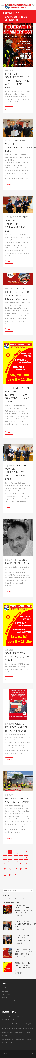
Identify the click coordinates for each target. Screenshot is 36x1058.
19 (26, 869)
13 (21, 863)
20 (5, 875)
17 (16, 869)
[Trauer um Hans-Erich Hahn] (18, 537)
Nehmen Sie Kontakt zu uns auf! (13, 899)
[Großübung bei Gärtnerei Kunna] (18, 781)
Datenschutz (6, 994)
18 (21, 869)
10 (5, 863)
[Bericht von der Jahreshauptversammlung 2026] (18, 128)
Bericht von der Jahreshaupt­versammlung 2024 (16, 472)
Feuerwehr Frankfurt (8, 1001)
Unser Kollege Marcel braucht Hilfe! (16, 727)
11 (10, 863)
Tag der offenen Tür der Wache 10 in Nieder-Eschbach (24, 951)
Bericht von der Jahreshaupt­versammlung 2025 (16, 224)
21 (10, 875)
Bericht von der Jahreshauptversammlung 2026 (17, 1024)
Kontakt (4, 988)
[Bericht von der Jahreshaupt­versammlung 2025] (18, 204)
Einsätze (4, 997)
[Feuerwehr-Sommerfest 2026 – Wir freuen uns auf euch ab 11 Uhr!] (18, 45)
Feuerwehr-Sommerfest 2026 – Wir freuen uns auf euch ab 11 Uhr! (17, 80)
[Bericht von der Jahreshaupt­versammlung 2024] (18, 452)
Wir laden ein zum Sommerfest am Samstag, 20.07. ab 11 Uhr (17, 395)
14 (26, 863)
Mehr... (9, 108)
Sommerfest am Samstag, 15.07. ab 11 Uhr (17, 656)
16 (10, 869)
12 (16, 863)
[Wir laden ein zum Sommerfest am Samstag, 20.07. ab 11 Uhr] (18, 362)
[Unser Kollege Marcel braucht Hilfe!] (18, 704)
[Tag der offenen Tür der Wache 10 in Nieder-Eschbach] (18, 279)
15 (5, 869)
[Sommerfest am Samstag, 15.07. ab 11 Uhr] (18, 624)
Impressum (5, 991)
